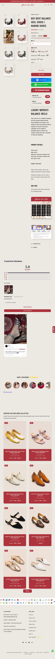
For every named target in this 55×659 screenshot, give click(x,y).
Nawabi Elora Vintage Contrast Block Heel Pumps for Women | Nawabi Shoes (15, 452)
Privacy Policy (32, 618)
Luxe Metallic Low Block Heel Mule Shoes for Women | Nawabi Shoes (15, 580)
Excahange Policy (32, 628)
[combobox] (49, 302)
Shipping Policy (32, 631)
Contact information (28, 654)
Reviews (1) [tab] (8, 297)
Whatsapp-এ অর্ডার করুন (43, 84)
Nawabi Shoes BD (12, 652)
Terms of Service (32, 621)
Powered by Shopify (18, 652)
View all (27, 591)
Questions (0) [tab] (18, 297)
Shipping (39, 38)
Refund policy (25, 652)
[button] (3, 4)
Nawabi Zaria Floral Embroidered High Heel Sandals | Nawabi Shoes (40, 452)
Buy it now (41, 75)
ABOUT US (31, 634)
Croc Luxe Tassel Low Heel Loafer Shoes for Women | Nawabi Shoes (40, 537)
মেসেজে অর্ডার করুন (42, 80)
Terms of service (39, 652)
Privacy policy (32, 652)
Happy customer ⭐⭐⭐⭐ (35, 637)
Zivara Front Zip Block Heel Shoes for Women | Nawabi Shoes (40, 494)
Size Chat (31, 615)
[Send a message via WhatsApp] (52, 651)
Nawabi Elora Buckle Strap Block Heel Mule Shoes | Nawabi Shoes (14, 494)
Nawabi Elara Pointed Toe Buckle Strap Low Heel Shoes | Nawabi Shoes (14, 537)
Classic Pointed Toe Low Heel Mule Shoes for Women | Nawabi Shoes (40, 580)
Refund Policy (32, 624)
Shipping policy (46, 652)
